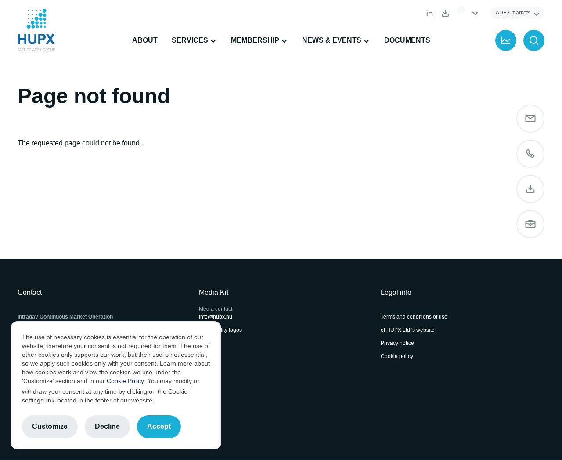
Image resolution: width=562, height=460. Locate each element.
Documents (445, 13)
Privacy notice (397, 343)
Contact (530, 154)
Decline (107, 426)
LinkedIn (429, 13)
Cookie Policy (125, 380)
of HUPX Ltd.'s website (408, 330)
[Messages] (530, 119)
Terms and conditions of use (414, 317)
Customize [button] (50, 426)
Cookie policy (397, 356)
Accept (159, 426)
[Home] (36, 30)
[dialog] (116, 385)
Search (533, 40)
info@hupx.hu (215, 317)
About (145, 40)
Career (530, 224)
